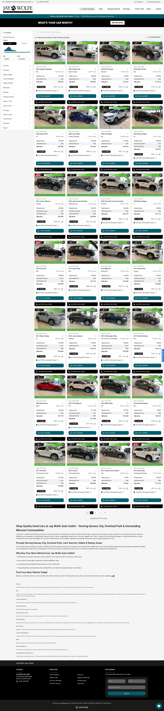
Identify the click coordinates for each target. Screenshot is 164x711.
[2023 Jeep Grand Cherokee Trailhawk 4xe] (82, 184)
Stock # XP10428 (138, 131)
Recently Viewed (154, 2)
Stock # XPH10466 (41, 67)
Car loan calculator (56, 680)
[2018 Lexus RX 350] (49, 252)
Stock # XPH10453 (139, 401)
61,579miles (157, 204)
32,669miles (92, 204)
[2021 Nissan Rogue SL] (49, 319)
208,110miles (124, 406)
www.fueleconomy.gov (29, 596)
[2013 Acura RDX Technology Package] (147, 454)
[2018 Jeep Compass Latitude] (82, 319)
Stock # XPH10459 (106, 67)
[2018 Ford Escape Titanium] (114, 52)
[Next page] (110, 512)
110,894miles (124, 72)
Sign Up (126, 693)
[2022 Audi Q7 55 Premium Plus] (82, 454)
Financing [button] (126, 9)
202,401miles (157, 338)
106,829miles (59, 72)
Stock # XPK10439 (139, 468)
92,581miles (60, 406)
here (46, 649)
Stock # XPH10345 (41, 266)
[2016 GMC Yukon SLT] (114, 386)
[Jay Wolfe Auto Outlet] (18, 9)
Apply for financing (83, 677)
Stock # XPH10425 (74, 199)
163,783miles (157, 72)
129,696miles (124, 136)
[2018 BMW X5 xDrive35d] (114, 252)
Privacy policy (82, 680)
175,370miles (92, 271)
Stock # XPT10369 (106, 401)
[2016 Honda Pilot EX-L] (82, 252)
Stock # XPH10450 (106, 266)
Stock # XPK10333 (139, 266)
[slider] (3, 52)
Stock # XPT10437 (139, 333)
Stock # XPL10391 (41, 333)
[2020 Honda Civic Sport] (49, 386)
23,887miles (92, 72)
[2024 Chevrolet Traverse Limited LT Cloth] (114, 184)
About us (80, 675)
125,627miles (59, 338)
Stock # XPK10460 (106, 131)
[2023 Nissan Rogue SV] (147, 117)
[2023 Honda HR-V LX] (49, 117)
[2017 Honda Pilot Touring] (147, 252)
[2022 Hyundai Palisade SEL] (49, 52)
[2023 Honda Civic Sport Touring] (82, 52)
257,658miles (124, 473)
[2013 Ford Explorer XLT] (82, 386)
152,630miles (124, 338)
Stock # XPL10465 (73, 131)
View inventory (54, 675)
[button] (18, 2)
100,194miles (59, 204)
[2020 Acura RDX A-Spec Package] (82, 117)
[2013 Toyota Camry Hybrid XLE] (114, 454)
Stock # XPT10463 (106, 468)
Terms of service (55, 683)
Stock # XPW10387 (74, 401)
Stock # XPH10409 (74, 266)
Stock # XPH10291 (41, 468)
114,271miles (124, 204)
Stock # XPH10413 (74, 468)
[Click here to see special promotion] (82, 16)
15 (105, 513)
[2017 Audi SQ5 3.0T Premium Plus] (49, 454)
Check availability (45, 96)
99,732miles (60, 271)
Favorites (140, 2)
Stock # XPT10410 (74, 333)
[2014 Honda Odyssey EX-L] (147, 319)
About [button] (149, 9)
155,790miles (124, 271)
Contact (158, 9)
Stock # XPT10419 (41, 199)
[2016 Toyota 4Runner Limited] (49, 184)
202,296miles (157, 406)
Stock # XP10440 (105, 199)
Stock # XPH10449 (41, 401)
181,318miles (157, 271)
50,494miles (60, 136)
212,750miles (92, 136)
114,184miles (92, 406)
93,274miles (157, 136)
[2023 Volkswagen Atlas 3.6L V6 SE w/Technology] (114, 319)
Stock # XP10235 (105, 333)
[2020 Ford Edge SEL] (114, 117)
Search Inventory (88, 9)
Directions (81, 683)
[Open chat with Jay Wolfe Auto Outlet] (159, 706)
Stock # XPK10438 (41, 131)
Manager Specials (114, 9)
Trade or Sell (139, 9)
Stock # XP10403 (138, 199)
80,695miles (92, 338)
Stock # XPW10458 (139, 67)
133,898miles (59, 473)
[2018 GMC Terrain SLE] (147, 52)
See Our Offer (117, 23)
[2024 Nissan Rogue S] (147, 184)
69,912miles (92, 473)
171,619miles (157, 473)
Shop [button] (100, 9)
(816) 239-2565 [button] (44, 2)
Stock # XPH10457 (74, 67)
